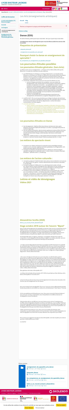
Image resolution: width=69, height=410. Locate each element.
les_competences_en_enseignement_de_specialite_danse (45, 378)
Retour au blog (23, 31)
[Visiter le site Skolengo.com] (58, 393)
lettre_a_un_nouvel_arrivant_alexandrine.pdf (31, 222)
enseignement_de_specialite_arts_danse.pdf (32, 52)
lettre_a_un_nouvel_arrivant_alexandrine (40, 384)
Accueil (10, 12)
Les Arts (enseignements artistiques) (33, 12)
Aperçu (43, 368)
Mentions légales (11, 393)
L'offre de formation (18, 12)
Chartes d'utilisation (23, 393)
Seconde (3, 25)
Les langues (4, 27)
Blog (44, 12)
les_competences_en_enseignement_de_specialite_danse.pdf (35, 60)
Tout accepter (61, 405)
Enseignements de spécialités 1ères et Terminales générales (7, 36)
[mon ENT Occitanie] (60, 9)
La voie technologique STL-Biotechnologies (8, 21)
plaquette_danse (32, 373)
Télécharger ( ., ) (35, 368)
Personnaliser (40, 408)
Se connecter (46, 8)
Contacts (3, 393)
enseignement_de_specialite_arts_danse (40, 367)
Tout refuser (29, 408)
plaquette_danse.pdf (26, 49)
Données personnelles (34, 393)
